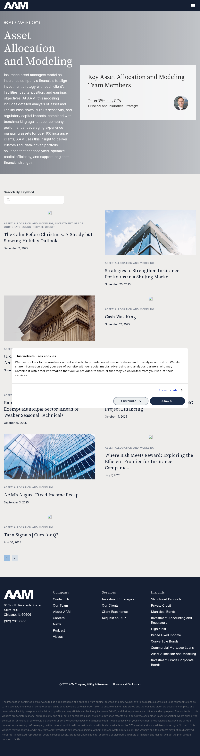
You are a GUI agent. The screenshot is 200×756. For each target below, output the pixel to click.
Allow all (167, 401)
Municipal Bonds (163, 612)
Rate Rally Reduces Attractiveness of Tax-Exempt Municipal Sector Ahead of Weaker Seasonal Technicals (48, 409)
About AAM (62, 612)
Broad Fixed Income (166, 635)
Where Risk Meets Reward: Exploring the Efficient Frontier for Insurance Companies (149, 462)
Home (8, 22)
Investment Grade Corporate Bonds (172, 662)
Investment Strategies (118, 599)
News (57, 624)
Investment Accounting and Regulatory (171, 620)
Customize (128, 401)
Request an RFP (114, 618)
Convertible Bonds (164, 641)
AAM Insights (29, 22)
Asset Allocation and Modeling (28, 223)
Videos (58, 637)
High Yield (158, 629)
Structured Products (166, 599)
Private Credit (44, 226)
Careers (59, 618)
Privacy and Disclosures (127, 684)
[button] (193, 5)
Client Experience (115, 612)
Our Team (60, 605)
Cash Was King (120, 317)
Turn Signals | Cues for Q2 (31, 535)
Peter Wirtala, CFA (104, 100)
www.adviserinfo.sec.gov (163, 725)
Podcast (59, 630)
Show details (168, 390)
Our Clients (110, 605)
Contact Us (61, 599)
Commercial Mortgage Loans (172, 648)
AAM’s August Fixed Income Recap (41, 495)
